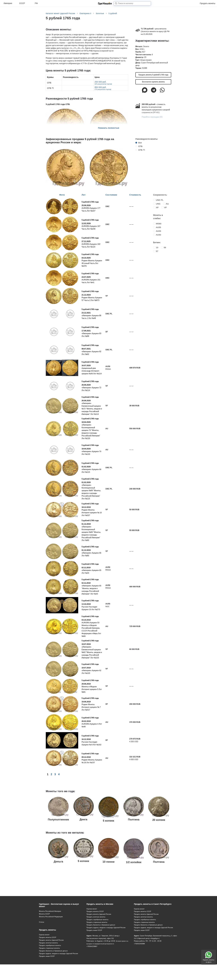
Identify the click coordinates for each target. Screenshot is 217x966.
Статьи (41, 922)
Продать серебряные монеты (50, 945)
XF (157, 207)
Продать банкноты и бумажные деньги (53, 951)
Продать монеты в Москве (99, 904)
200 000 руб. (103, 83)
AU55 (158, 227)
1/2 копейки (133, 862)
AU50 (158, 235)
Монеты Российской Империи (50, 911)
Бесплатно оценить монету (153, 82)
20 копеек (158, 819)
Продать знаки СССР (47, 956)
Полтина (133, 819)
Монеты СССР (44, 914)
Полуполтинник (58, 819)
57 (157, 251)
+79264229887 (91, 946)
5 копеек (108, 820)
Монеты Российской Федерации (51, 916)
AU (167, 204)
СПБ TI (141, 150)
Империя (8, 3)
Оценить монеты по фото (208, 961)
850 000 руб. (103, 88)
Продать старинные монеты (49, 948)
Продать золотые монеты (48, 943)
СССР (22, 3)
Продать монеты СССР (47, 937)
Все (140, 143)
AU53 (158, 231)
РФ (36, 3)
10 (157, 247)
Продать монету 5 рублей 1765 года (153, 75)
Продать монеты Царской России (51, 940)
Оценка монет (44, 935)
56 (165, 247)
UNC (158, 204)
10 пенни (108, 861)
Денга (83, 819)
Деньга (58, 861)
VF (165, 207)
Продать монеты (207, 3)
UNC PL (159, 200)
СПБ (140, 146)
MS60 (158, 223)
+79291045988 (139, 944)
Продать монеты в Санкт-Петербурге (152, 904)
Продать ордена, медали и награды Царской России (58, 953)
